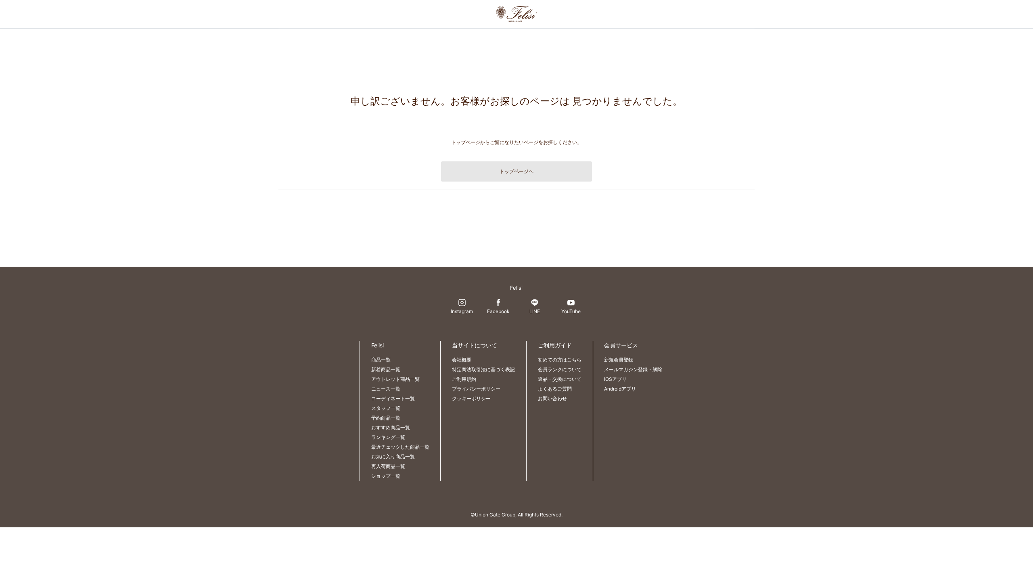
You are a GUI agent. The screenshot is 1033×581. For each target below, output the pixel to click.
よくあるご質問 (555, 389)
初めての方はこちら (559, 360)
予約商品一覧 (385, 418)
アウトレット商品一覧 (395, 379)
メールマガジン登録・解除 (633, 369)
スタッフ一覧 (385, 408)
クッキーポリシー (471, 398)
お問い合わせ (552, 398)
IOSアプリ (615, 379)
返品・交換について (559, 379)
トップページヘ (516, 171)
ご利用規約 (464, 379)
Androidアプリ (620, 389)
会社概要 (461, 360)
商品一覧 (381, 360)
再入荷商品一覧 (388, 466)
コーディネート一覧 (393, 398)
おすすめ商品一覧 (390, 427)
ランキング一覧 (388, 437)
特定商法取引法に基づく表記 (483, 369)
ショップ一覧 (385, 476)
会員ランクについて (559, 369)
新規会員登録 (618, 360)
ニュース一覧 (385, 389)
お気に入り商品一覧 (393, 457)
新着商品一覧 (385, 369)
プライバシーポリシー (476, 389)
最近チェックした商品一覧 (400, 447)
